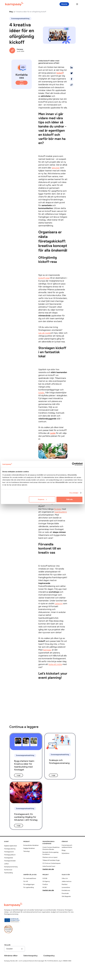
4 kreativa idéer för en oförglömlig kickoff (30, 12)
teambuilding (61, 512)
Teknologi (26, 851)
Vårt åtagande (66, 896)
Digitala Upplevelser (10, 846)
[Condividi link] (71, 85)
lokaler (41, 393)
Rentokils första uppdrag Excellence (50, 853)
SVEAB (44, 878)
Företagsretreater (10, 861)
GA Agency (46, 881)
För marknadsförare (29, 878)
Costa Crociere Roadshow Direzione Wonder (51, 848)
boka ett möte (55, 664)
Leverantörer (66, 887)
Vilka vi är (65, 878)
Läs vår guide (44, 333)
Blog (11, 12)
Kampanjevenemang (11, 867)
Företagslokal (8, 858)
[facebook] (71, 79)
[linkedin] (71, 67)
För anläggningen (29, 884)
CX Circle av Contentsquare (51, 863)
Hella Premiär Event (48, 866)
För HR (25, 881)
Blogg (63, 850)
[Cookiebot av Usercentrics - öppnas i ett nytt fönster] (73, 464)
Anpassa (41, 499)
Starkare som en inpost (49, 857)
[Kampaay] (14, 4)
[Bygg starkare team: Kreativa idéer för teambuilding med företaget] (26, 756)
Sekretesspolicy (30, 956)
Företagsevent (9, 852)
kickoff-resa (43, 278)
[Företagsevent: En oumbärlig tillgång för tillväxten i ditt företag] (26, 805)
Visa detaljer (73, 493)
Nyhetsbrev (65, 853)
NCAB (44, 887)
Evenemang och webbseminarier (67, 846)
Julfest (6, 864)
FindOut (45, 884)
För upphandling (28, 887)
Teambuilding (8, 873)
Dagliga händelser (29, 848)
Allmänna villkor (11, 956)
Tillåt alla (69, 499)
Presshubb (65, 893)
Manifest (64, 884)
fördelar (57, 509)
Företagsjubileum (10, 855)
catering (59, 604)
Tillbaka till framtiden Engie (51, 860)
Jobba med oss (66, 881)
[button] (14, 949)
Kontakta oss (66, 890)
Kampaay (47, 650)
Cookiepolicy (49, 956)
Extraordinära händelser (31, 845)
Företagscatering (9, 849)
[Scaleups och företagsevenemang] (60, 756)
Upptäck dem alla (48, 869)
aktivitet (56, 168)
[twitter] (71, 73)
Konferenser (8, 870)
